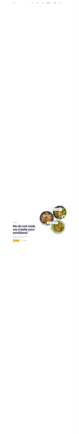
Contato (60, 2)
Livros (43, 2)
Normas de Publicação (48, 3)
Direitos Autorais (55, 3)
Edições (38, 2)
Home (33, 2)
